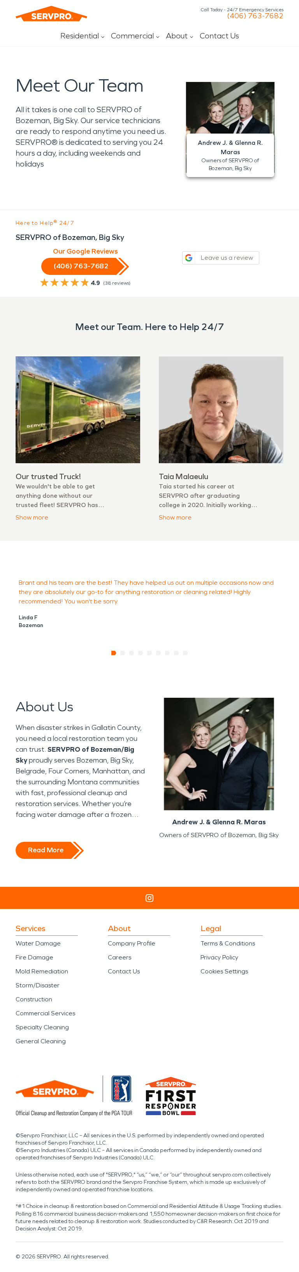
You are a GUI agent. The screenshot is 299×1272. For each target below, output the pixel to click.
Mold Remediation (42, 971)
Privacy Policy (219, 957)
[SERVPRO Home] (51, 13)
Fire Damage (34, 957)
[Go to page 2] (122, 653)
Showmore (32, 517)
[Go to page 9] (185, 653)
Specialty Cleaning (42, 1027)
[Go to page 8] (176, 653)
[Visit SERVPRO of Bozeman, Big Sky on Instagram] (149, 898)
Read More (45, 850)
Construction (34, 999)
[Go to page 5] (149, 653)
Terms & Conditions (228, 943)
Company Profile (131, 943)
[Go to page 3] (131, 653)
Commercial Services (45, 1013)
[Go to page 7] (167, 653)
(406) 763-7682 (255, 16)
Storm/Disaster (38, 985)
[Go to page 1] (113, 653)
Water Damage (38, 943)
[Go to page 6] (158, 653)
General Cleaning (41, 1041)
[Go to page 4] (140, 653)
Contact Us (219, 35)
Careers (119, 957)
